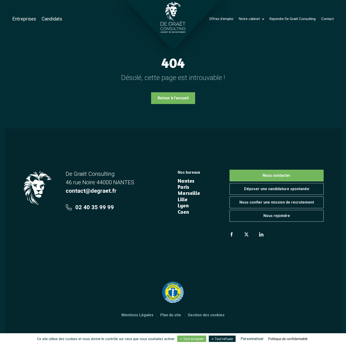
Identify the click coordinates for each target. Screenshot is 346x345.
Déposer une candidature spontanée (276, 189)
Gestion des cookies (206, 315)
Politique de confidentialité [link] (288, 339)
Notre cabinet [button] (250, 19)
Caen (183, 212)
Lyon (183, 205)
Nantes (186, 181)
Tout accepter (193, 339)
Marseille (189, 193)
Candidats (52, 19)
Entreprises (24, 19)
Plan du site (170, 315)
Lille (182, 199)
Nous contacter (276, 175)
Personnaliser (252, 339)
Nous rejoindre (276, 215)
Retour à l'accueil (173, 98)
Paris (183, 187)
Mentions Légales (137, 315)
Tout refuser (223, 339)
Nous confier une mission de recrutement (276, 202)
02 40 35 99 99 (94, 207)
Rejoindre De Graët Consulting (293, 19)
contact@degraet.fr (91, 191)
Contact (327, 19)
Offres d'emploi (221, 19)
